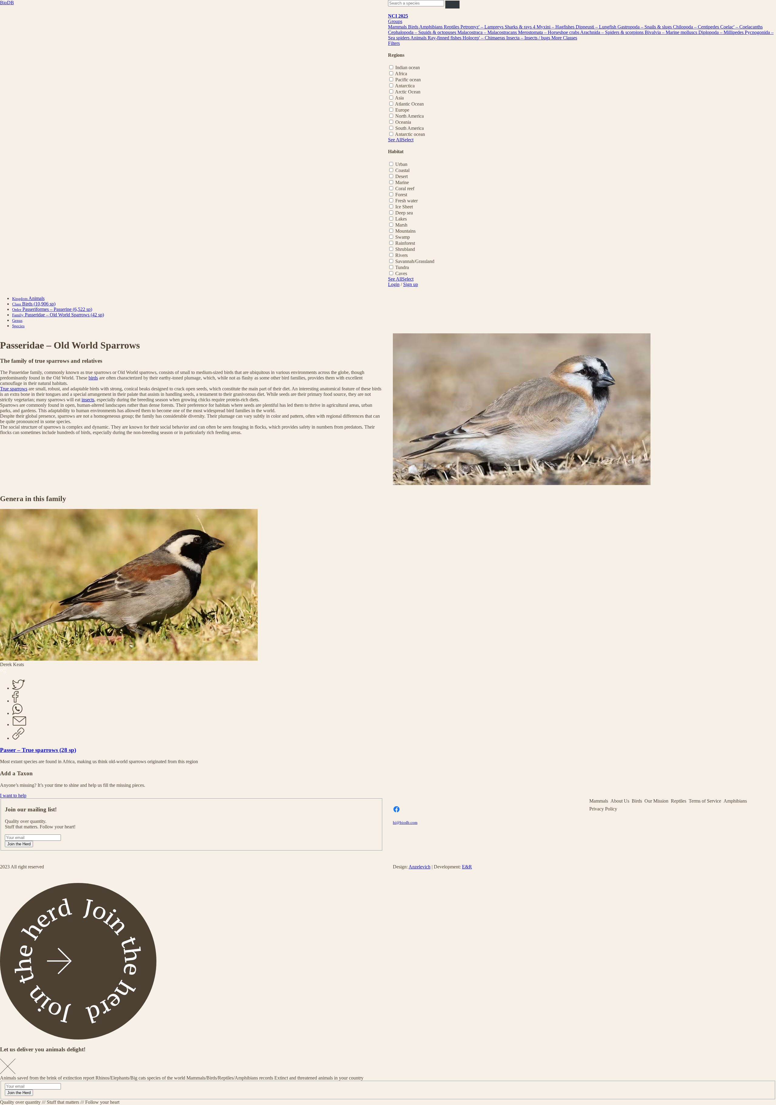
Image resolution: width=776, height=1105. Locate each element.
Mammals (398, 26)
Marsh (401, 224)
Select (407, 139)
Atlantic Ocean (409, 103)
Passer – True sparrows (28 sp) (38, 750)
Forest (401, 194)
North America (409, 116)
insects (88, 399)
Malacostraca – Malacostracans (487, 32)
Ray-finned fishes (445, 37)
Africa (401, 73)
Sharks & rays (519, 26)
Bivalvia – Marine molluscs (671, 32)
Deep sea (404, 212)
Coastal (402, 170)
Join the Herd (19, 844)
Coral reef (404, 188)
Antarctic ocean (410, 134)
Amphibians (431, 26)
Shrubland (405, 249)
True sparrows (13, 388)
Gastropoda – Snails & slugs (645, 26)
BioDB (7, 2)
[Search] (452, 4)
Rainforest (405, 243)
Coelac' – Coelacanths (741, 26)
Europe (402, 110)
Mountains (405, 231)
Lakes (401, 218)
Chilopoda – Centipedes (696, 26)
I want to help (13, 795)
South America (409, 128)
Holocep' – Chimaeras (484, 37)
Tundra (402, 267)
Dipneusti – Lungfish (596, 26)
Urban (401, 164)
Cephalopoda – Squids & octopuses (422, 32)
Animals (419, 37)
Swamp (402, 237)
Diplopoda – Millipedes (721, 32)
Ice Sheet (404, 206)
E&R (467, 866)
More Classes (564, 37)
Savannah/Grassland (414, 261)
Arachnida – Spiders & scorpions (612, 32)
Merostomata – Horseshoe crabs (549, 32)
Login (394, 284)
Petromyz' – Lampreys (482, 26)
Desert (401, 176)
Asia (399, 97)
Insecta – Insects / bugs (528, 37)
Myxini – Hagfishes (556, 26)
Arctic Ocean (407, 91)
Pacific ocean (408, 79)
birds (93, 377)
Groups (395, 21)
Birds (413, 26)
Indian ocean (407, 67)
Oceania (403, 122)
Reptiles (452, 26)
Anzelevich (419, 866)
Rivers (401, 255)
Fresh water (406, 200)
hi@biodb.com (405, 822)
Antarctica (405, 85)
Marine (402, 182)
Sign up (410, 284)
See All (395, 139)
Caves (401, 273)
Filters (394, 43)
